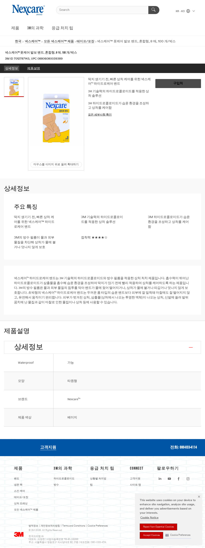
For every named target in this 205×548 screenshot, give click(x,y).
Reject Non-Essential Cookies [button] (158, 527)
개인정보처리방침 (50, 526)
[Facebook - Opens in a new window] (179, 479)
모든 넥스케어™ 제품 (26, 509)
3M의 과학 (35, 28)
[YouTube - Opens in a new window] (169, 479)
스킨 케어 (19, 491)
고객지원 (48, 447)
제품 (15, 28)
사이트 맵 (135, 485)
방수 (56, 485)
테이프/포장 (21, 497)
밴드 (16, 478)
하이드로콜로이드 (64, 478)
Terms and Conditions (73, 526)
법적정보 (33, 526)
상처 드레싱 (21, 503)
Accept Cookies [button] (151, 535)
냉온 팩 (18, 485)
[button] (178, 535)
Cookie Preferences (97, 526)
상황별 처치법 (98, 478)
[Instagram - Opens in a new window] (188, 479)
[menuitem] (11, 68)
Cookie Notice (149, 517)
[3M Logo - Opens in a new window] (29, 10)
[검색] (153, 10)
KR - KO (180, 11)
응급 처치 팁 (62, 28)
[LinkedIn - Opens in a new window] (160, 479)
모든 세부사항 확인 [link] (100, 115)
